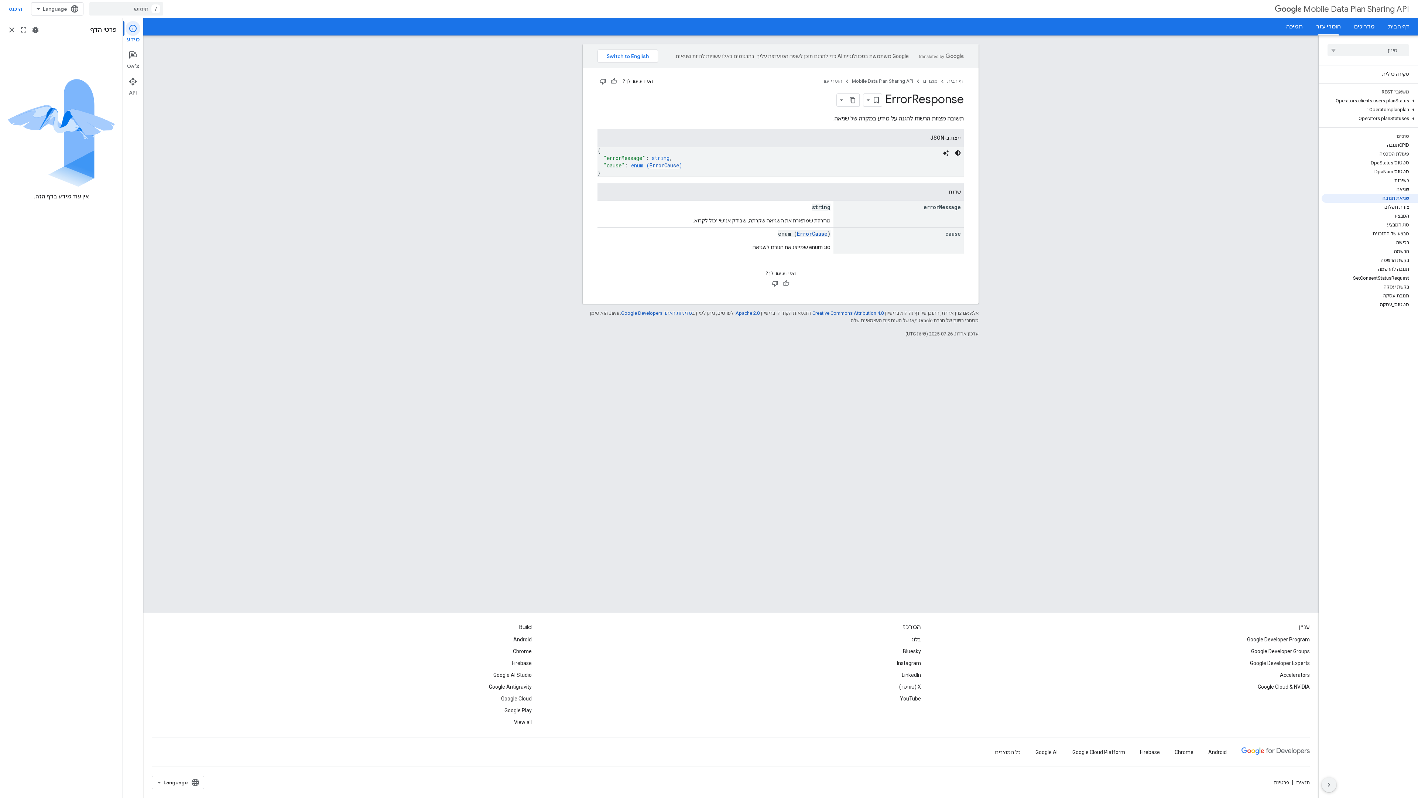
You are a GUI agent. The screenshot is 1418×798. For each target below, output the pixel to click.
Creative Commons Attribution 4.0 (848, 313)
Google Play (518, 710)
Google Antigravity (510, 687)
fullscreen (23, 29)
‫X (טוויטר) (910, 687)
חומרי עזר (1328, 26)
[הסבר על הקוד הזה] (946, 153)
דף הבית (1398, 26)
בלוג (916, 639)
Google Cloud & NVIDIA (1284, 687)
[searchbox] (1368, 50)
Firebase (522, 663)
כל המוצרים (1008, 752)
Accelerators (1295, 675)
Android (522, 639)
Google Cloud (516, 699)
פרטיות (1281, 782)
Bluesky (912, 651)
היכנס (15, 9)
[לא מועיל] (603, 81)
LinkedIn (911, 675)
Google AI (1046, 752)
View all (523, 722)
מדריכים (1364, 26)
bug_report (35, 29)
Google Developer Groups (1280, 651)
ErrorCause (664, 165)
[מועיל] (614, 81)
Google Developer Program (1278, 639)
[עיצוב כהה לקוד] (958, 153)
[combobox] (126, 9)
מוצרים (930, 81)
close (11, 29)
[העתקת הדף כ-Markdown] (853, 100)
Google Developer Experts (1280, 663)
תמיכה (1294, 26)
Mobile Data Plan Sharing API (1356, 9)
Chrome (522, 651)
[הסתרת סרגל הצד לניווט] (1329, 784)
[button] (1370, 100)
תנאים (1303, 782)
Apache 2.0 (748, 313)
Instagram (909, 663)
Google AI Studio (512, 675)
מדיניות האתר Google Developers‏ (656, 313)
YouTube (910, 699)
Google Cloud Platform (1098, 752)
